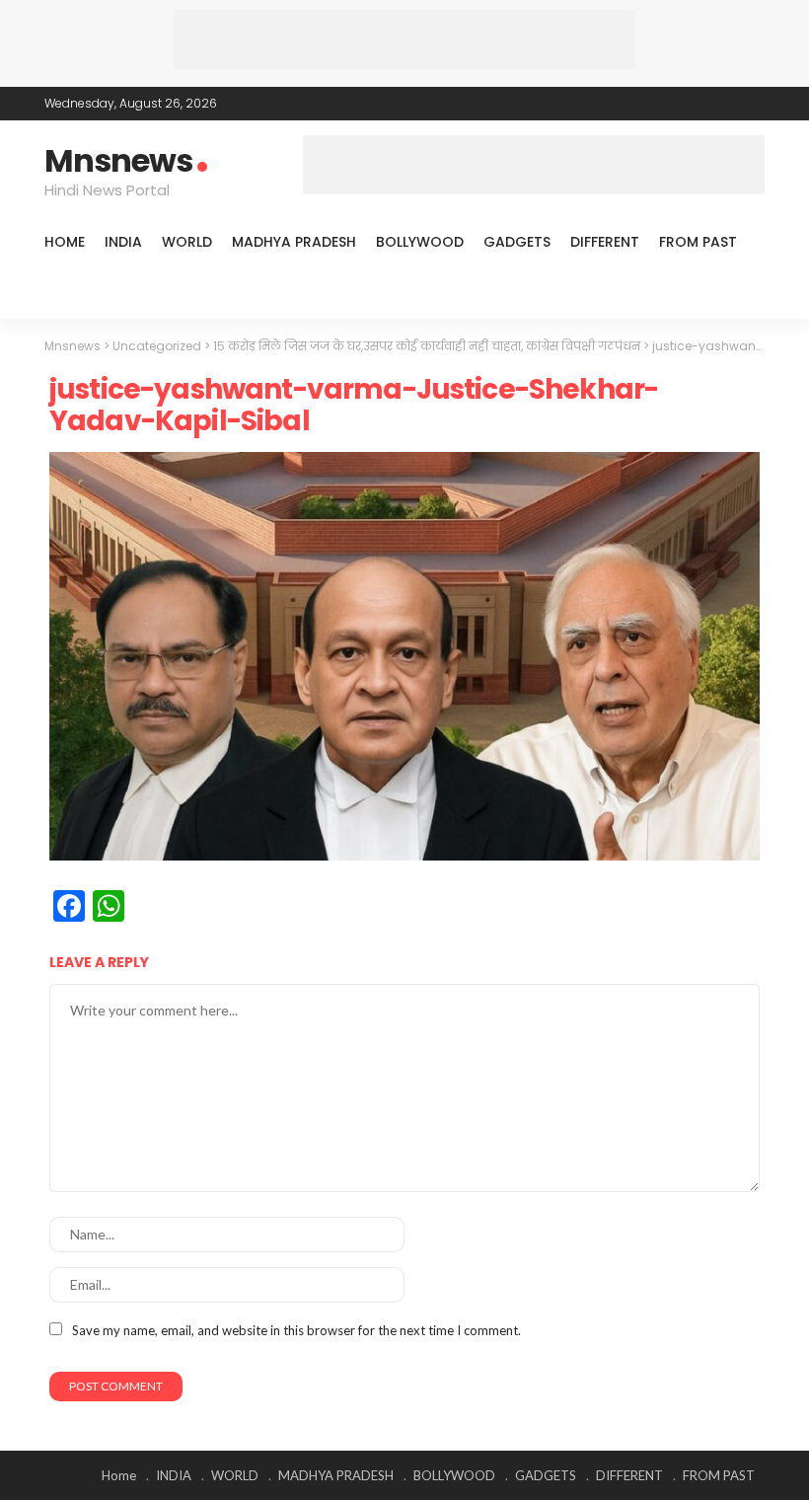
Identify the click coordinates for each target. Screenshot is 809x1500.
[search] (739, 293)
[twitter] (700, 103)
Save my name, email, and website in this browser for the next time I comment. (296, 1330)
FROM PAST (698, 242)
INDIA (123, 242)
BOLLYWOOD (420, 242)
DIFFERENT (604, 242)
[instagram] (752, 103)
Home (64, 242)
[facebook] (675, 103)
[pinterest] (726, 103)
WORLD (187, 242)
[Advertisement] (404, 39)
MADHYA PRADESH (294, 242)
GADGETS (517, 242)
